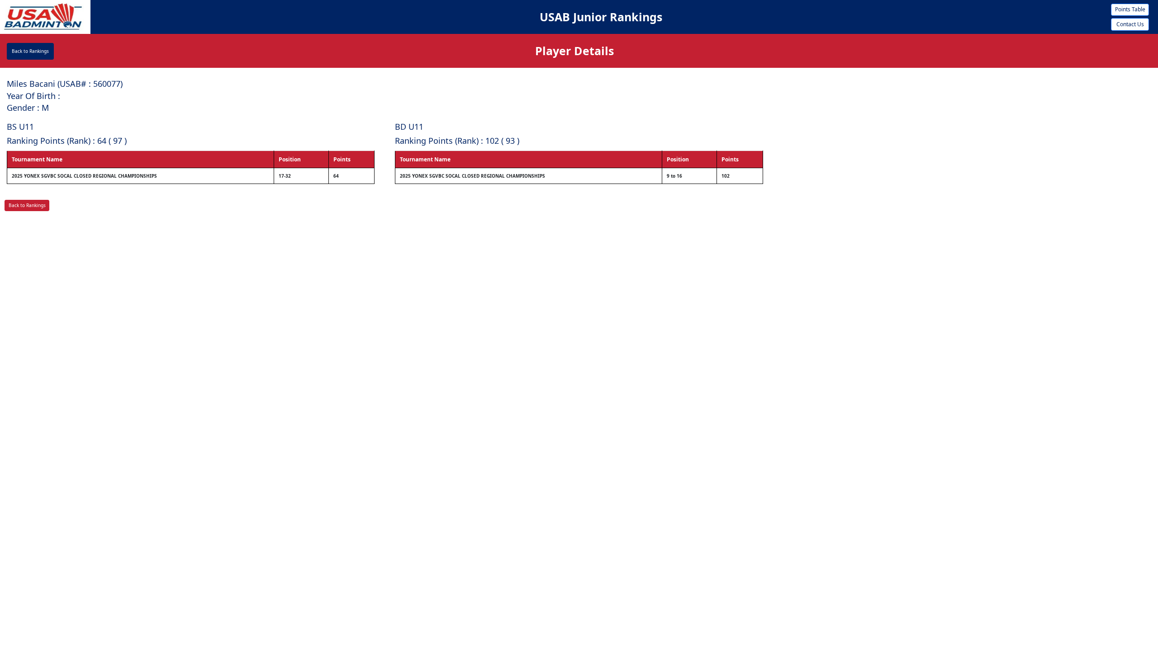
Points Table (1130, 9)
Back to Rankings (30, 51)
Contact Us (1130, 24)
